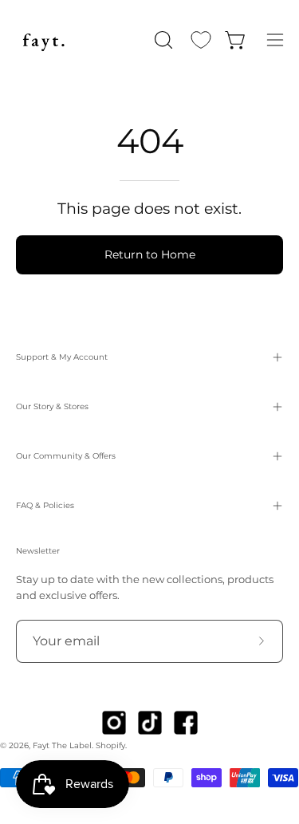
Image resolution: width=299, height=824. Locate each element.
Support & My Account (62, 357)
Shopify (110, 745)
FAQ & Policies (45, 505)
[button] (162, 40)
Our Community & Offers (66, 455)
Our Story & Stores (52, 406)
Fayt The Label (62, 745)
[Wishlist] (200, 39)
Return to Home (149, 254)
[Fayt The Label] (44, 40)
